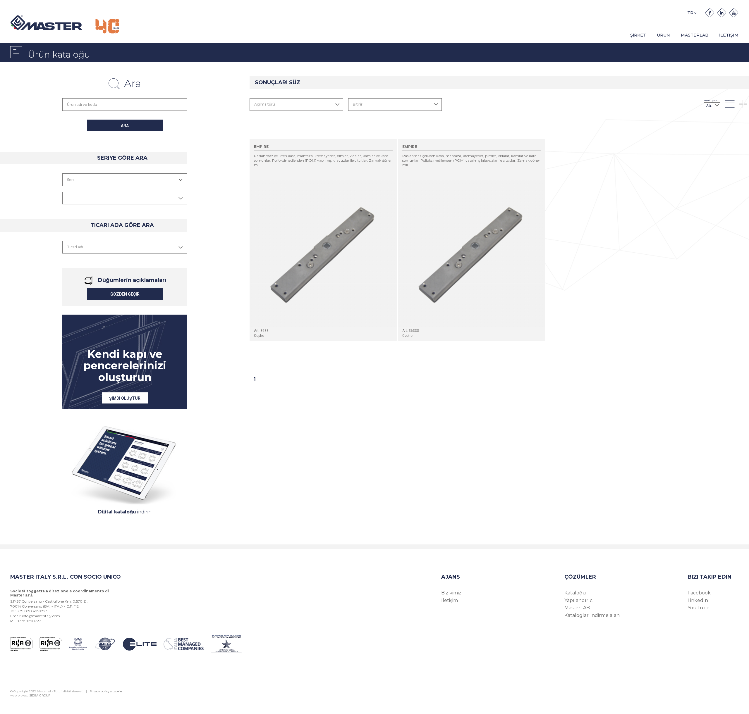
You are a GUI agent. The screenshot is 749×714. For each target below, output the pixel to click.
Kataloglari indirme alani (592, 615)
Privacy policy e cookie (106, 691)
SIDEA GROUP (39, 695)
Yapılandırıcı (579, 600)
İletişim (449, 600)
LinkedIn (698, 600)
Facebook (699, 593)
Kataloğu (575, 593)
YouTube (699, 607)
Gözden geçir (125, 294)
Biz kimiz (451, 593)
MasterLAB (694, 35)
